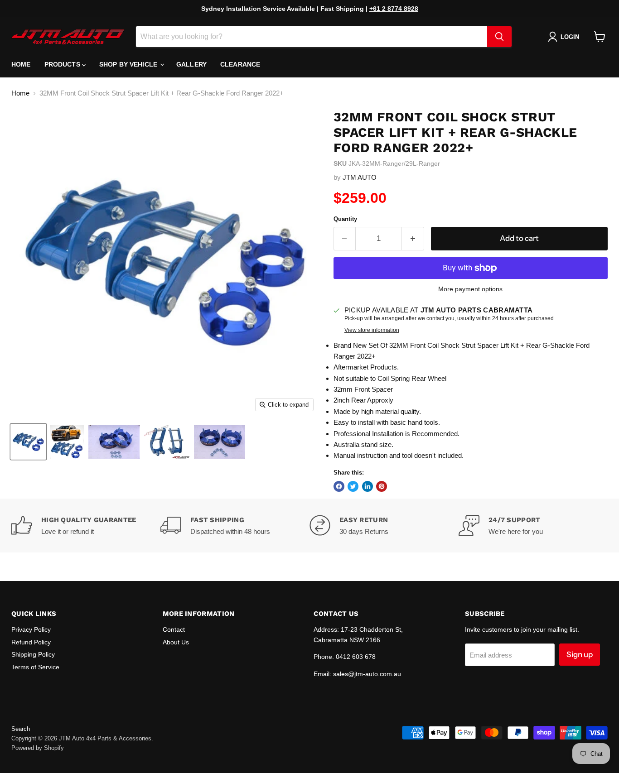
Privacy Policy (31, 629)
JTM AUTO (360, 177)
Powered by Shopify (37, 747)
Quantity (345, 219)
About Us (176, 642)
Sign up (579, 654)
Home (21, 64)
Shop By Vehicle (129, 64)
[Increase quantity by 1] (413, 238)
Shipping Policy (33, 654)
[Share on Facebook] (339, 486)
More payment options (470, 289)
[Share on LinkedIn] (367, 486)
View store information (371, 330)
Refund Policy (31, 642)
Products (63, 64)
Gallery (191, 64)
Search (20, 728)
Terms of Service (35, 667)
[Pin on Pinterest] (381, 486)
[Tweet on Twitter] (353, 486)
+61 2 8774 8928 (393, 8)
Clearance (240, 64)
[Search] (499, 36)
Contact (174, 629)
